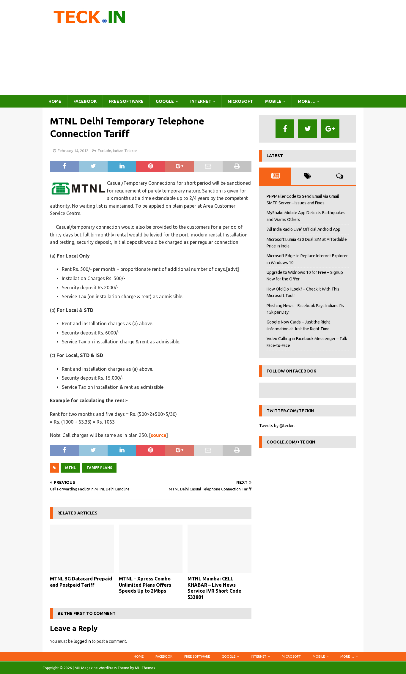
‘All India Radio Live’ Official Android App (303, 229)
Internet (200, 101)
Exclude (104, 151)
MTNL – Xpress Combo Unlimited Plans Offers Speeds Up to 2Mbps (145, 585)
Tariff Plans (99, 468)
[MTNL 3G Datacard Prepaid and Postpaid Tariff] (82, 548)
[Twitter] (307, 128)
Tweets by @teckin (277, 425)
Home (54, 101)
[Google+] (330, 128)
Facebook (85, 101)
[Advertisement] (255, 47)
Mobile (273, 101)
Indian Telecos (125, 151)
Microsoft (240, 101)
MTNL (70, 468)
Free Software (126, 101)
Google (165, 101)
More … (306, 101)
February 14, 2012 (73, 151)
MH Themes (145, 668)
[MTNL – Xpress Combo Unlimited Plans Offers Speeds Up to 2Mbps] (151, 548)
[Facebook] (285, 128)
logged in (82, 641)
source (158, 435)
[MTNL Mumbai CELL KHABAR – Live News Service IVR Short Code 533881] (219, 548)
